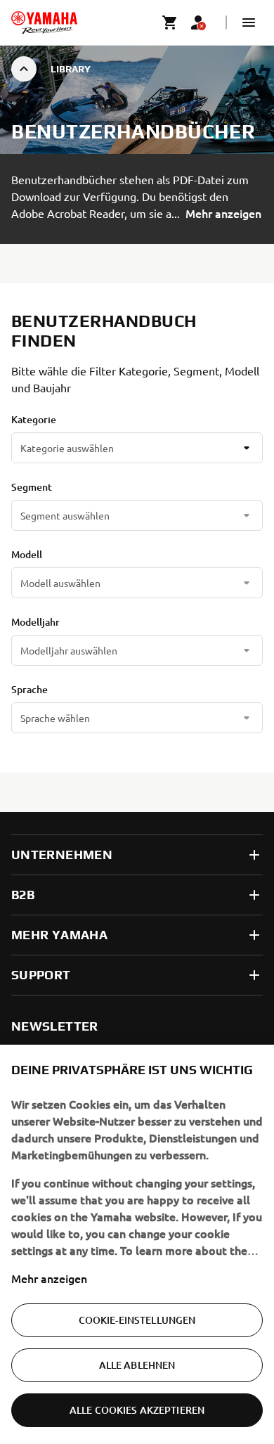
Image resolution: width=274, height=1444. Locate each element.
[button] (249, 22)
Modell (26, 554)
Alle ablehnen (137, 1365)
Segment (31, 487)
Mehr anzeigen (49, 1278)
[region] (137, 1244)
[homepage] (44, 22)
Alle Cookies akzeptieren (137, 1410)
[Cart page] (170, 22)
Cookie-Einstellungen (137, 1320)
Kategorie (33, 419)
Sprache (29, 689)
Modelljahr (35, 621)
